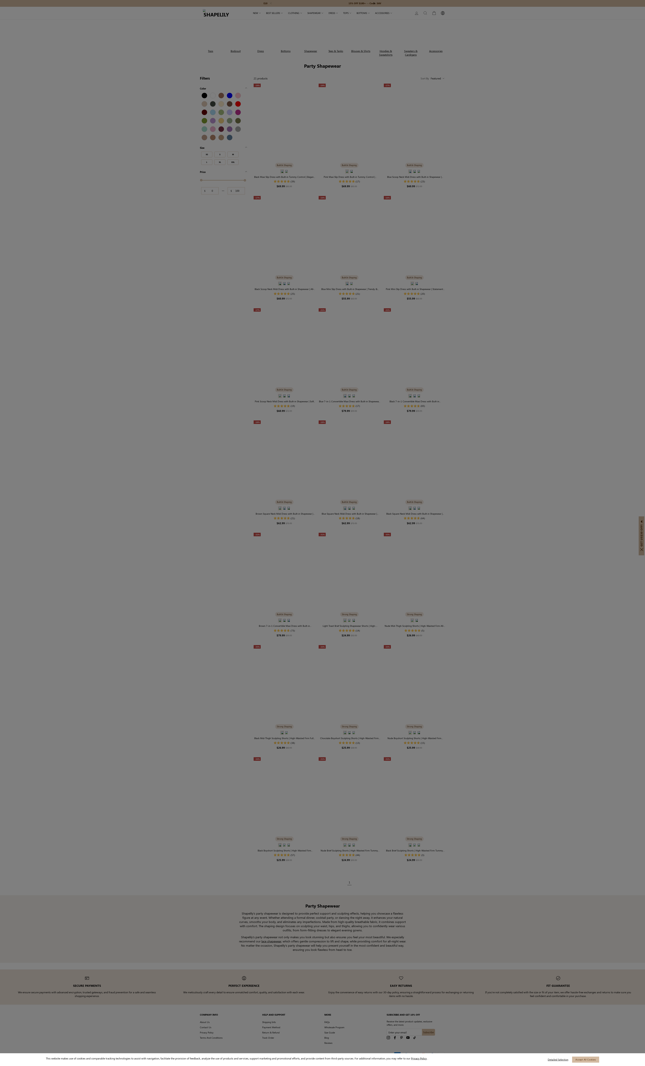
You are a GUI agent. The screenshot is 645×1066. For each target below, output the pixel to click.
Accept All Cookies (585, 1059)
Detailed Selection (558, 1059)
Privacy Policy (419, 1058)
